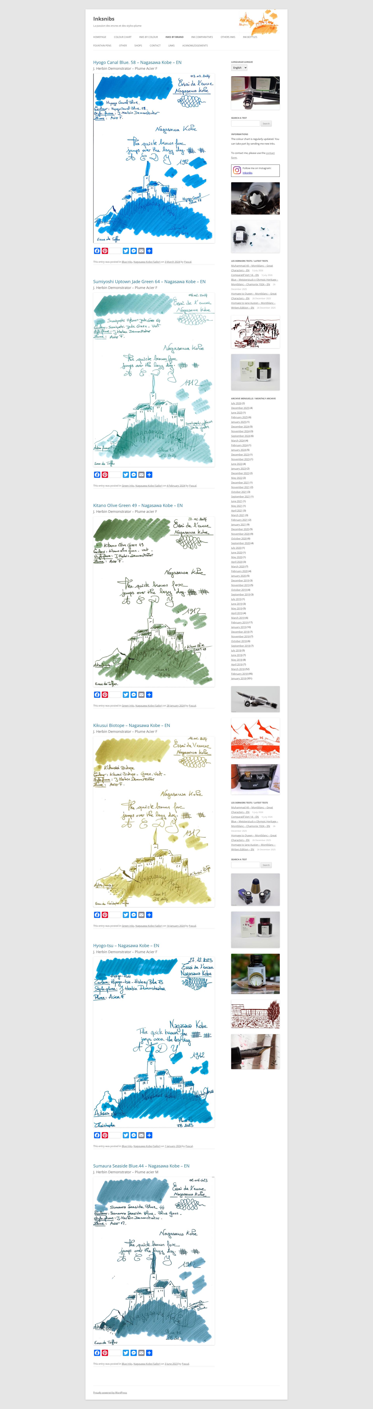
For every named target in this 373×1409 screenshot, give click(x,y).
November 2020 (240, 534)
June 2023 (236, 464)
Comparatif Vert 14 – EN (245, 275)
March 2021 (238, 515)
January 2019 (238, 627)
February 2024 (239, 445)
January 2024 (238, 450)
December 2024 (240, 426)
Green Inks (128, 485)
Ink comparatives (202, 37)
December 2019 (240, 580)
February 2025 (239, 417)
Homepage (99, 37)
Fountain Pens (102, 45)
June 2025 (236, 412)
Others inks (228, 37)
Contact (155, 45)
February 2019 (239, 622)
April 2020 (236, 562)
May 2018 (236, 659)
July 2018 (236, 650)
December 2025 (240, 408)
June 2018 (236, 655)
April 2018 (236, 664)
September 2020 (240, 543)
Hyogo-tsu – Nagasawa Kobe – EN (126, 945)
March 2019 (238, 617)
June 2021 (236, 501)
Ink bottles (250, 37)
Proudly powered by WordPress (110, 1392)
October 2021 (239, 492)
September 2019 (240, 594)
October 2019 (239, 590)
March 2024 (238, 440)
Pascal (187, 261)
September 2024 (240, 436)
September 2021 (240, 496)
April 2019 (236, 613)
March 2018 (238, 669)
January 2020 (238, 576)
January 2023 (238, 468)
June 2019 (236, 603)
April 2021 (236, 510)
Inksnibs (103, 18)
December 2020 (240, 529)
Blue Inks (127, 261)
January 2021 (238, 524)
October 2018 (239, 641)
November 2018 (240, 636)
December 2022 (240, 473)
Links (171, 45)
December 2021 (240, 482)
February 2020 (239, 571)
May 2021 (236, 506)
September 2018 (240, 645)
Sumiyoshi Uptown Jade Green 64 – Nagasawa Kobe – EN (149, 281)
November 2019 (240, 585)
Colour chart (123, 37)
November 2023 (240, 459)
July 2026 (236, 403)
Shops (138, 45)
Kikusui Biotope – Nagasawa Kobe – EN (131, 725)
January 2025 (238, 422)
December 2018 (240, 631)
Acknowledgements (195, 45)
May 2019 (236, 608)
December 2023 (240, 454)
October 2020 (239, 538)
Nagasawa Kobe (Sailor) (146, 261)
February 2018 (239, 673)
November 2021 (240, 487)
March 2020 (238, 566)
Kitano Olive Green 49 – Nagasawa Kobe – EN (138, 505)
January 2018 (238, 678)
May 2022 (236, 478)
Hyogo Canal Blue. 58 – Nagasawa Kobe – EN (137, 62)
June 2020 (236, 552)
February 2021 (239, 520)
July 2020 (236, 548)
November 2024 (240, 431)
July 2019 (236, 599)
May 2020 (236, 557)
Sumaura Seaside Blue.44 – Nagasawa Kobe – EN (141, 1166)
